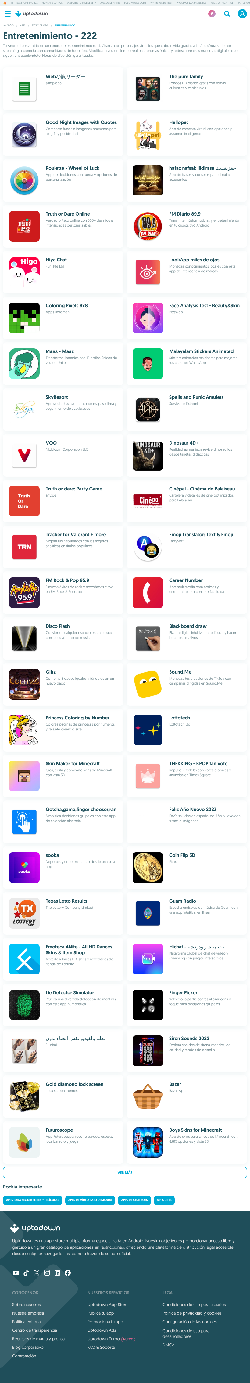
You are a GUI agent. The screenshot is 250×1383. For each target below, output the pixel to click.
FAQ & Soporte (101, 1347)
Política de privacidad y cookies (191, 1313)
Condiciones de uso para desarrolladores (185, 1333)
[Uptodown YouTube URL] (16, 1273)
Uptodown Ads (102, 1330)
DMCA (168, 1345)
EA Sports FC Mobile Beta (81, 3)
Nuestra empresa (28, 1313)
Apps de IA (164, 1200)
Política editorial (26, 1321)
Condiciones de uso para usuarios (194, 1304)
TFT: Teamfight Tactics (24, 3)
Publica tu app (101, 1313)
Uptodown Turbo (111, 1338)
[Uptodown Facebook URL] (67, 1273)
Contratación (24, 1356)
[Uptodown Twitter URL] (36, 1273)
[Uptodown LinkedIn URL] (57, 1273)
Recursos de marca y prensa (38, 1338)
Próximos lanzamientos (191, 3)
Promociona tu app (105, 1321)
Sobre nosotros (26, 1304)
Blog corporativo (28, 1347)
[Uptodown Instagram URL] (47, 1273)
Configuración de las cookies (189, 1321)
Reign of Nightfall (222, 3)
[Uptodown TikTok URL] (26, 1273)
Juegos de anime (110, 3)
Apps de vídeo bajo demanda (90, 1200)
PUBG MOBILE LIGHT (135, 3)
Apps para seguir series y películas (32, 1200)
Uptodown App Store (108, 1304)
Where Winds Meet (161, 3)
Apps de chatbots (134, 1200)
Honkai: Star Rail (52, 3)
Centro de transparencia (34, 1330)
